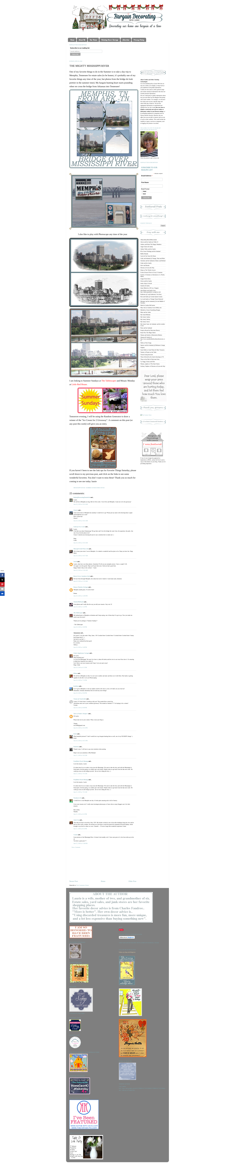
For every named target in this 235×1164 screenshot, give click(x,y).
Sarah (75, 561)
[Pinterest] (2, 584)
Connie (75, 834)
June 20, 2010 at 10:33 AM (81, 543)
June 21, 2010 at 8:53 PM (80, 828)
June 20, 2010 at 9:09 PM (80, 707)
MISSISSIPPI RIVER (79, 487)
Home (72, 40)
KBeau (75, 673)
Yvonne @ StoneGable (80, 699)
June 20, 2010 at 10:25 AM (81, 520)
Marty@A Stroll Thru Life (81, 549)
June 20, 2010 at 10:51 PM (80, 740)
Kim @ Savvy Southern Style (82, 576)
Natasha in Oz (77, 798)
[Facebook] (2, 575)
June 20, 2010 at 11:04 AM (81, 570)
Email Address (146, 176)
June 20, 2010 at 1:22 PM (80, 607)
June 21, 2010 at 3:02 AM (80, 755)
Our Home (93, 40)
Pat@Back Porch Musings (81, 761)
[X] (2, 579)
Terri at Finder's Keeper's (81, 713)
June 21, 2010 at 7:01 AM (80, 773)
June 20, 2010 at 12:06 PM (80, 596)
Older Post (132, 881)
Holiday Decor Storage (109, 40)
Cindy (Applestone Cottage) (81, 653)
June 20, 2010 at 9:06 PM (80, 693)
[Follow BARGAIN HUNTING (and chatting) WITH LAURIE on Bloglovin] (127, 938)
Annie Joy (76, 820)
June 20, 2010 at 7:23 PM (80, 680)
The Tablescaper (78, 612)
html (144, 191)
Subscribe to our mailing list (80, 48)
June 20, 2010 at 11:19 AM (81, 581)
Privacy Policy (138, 40)
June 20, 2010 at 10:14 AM (81, 504)
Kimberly (76, 746)
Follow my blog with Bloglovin (127, 952)
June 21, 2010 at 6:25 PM (80, 814)
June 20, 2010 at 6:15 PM (80, 667)
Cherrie (76, 510)
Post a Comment (76, 847)
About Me (82, 40)
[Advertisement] (103, 865)
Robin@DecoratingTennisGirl (82, 497)
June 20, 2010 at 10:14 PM (80, 728)
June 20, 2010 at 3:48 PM (80, 647)
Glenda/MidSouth (79, 602)
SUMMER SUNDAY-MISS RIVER (95, 487)
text (144, 194)
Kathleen (76, 686)
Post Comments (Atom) (82, 885)
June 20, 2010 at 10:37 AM (81, 555)
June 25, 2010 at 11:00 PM (80, 843)
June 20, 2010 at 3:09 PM (80, 627)
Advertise (125, 40)
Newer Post (73, 881)
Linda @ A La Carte (79, 526)
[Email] (2, 589)
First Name (145, 182)
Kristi (75, 734)
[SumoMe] (2, 593)
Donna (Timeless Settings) (81, 587)
